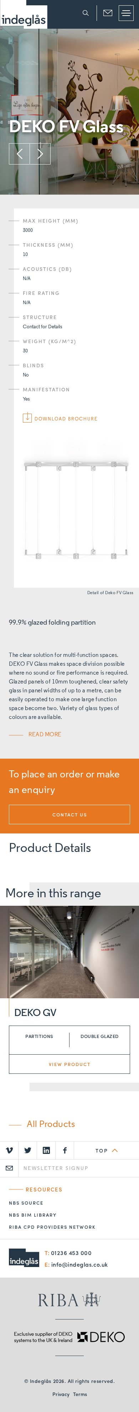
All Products (51, 1124)
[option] (69, 110)
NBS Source (26, 1203)
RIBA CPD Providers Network (52, 1227)
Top (102, 1150)
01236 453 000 (71, 1253)
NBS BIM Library (33, 1215)
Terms (80, 1393)
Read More (45, 735)
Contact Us (69, 814)
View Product (70, 1064)
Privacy (61, 1393)
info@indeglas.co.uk (79, 1264)
